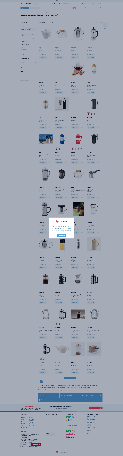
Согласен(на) (61, 235)
